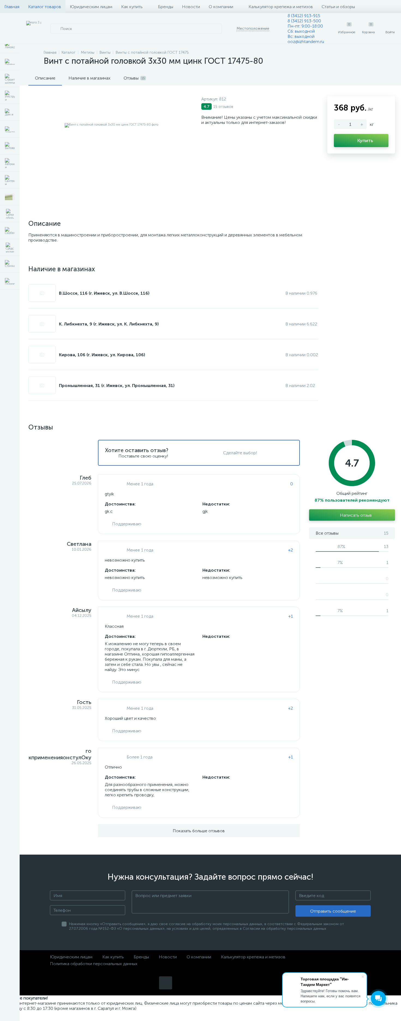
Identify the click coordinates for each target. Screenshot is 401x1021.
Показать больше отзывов (199, 830)
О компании (221, 6)
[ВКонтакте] (165, 982)
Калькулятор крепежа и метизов (281, 6)
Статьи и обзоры (338, 6)
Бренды (165, 6)
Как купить (132, 6)
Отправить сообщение (333, 911)
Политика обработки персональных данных (93, 963)
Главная (11, 6)
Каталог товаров (44, 6)
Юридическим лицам (91, 6)
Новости (191, 6)
